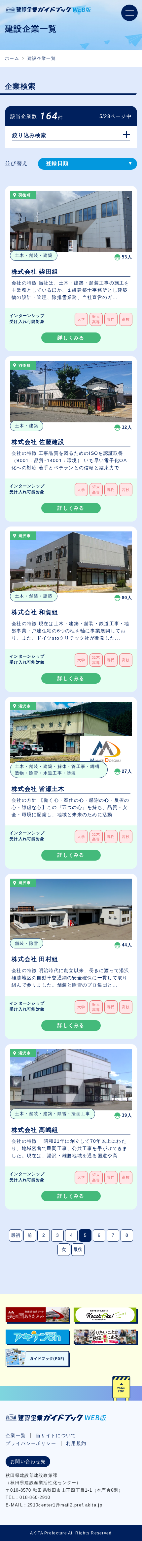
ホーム (12, 58)
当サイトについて (56, 1435)
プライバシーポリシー (31, 1443)
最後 (78, 1249)
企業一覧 (16, 1435)
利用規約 (76, 1443)
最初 (15, 1235)
